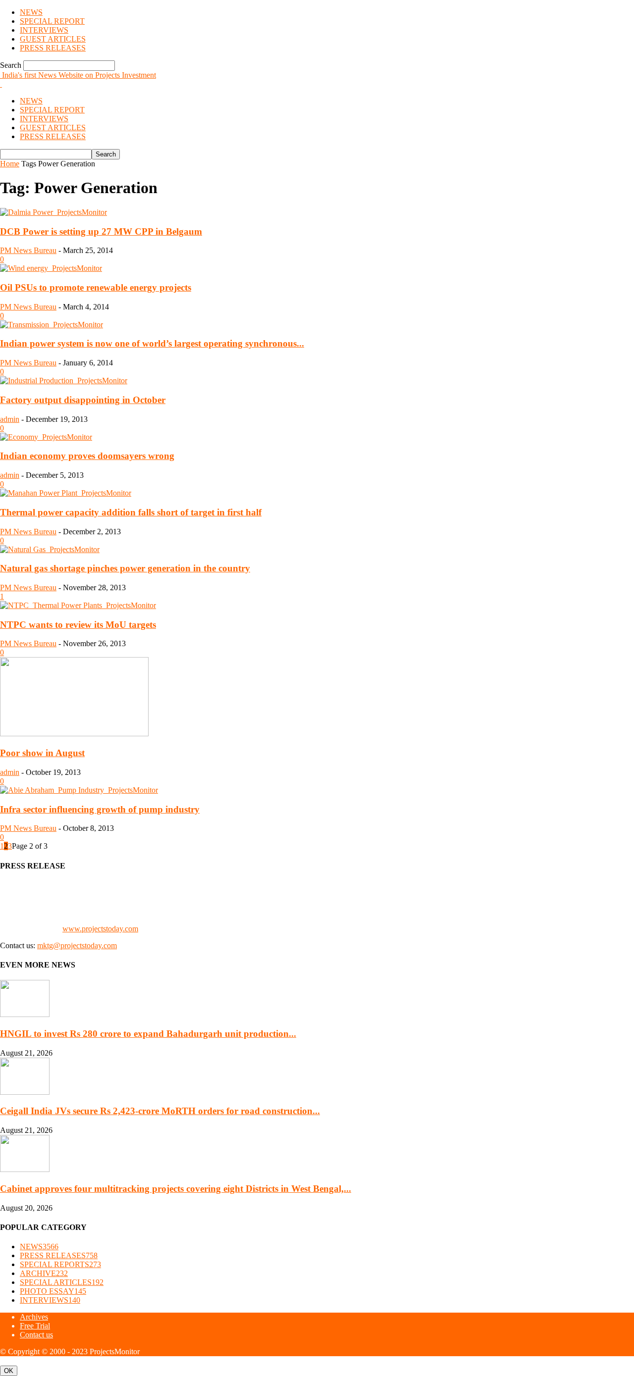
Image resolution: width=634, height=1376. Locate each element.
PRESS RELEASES (53, 48)
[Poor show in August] (74, 733)
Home (9, 163)
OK (8, 1371)
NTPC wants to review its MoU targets (78, 624)
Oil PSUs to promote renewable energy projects (95, 287)
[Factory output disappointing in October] (63, 380)
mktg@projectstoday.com (77, 945)
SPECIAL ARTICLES (62, 1282)
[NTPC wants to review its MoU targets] (78, 605)
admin (9, 419)
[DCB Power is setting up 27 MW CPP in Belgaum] (53, 212)
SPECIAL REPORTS (60, 1264)
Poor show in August (42, 753)
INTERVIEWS (44, 30)
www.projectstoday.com (100, 928)
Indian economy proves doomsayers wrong (87, 456)
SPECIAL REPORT (52, 21)
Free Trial (35, 1326)
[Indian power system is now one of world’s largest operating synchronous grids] (51, 324)
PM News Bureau (28, 250)
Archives (34, 1317)
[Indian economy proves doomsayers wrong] (46, 437)
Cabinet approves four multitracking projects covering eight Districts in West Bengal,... (175, 1188)
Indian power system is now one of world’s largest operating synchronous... (152, 343)
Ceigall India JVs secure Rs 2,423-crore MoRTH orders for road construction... (160, 1111)
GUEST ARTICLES (53, 39)
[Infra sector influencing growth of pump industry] (79, 790)
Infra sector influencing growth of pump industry (100, 809)
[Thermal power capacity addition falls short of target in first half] (65, 493)
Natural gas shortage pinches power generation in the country (125, 568)
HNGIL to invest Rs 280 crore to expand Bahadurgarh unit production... (148, 1033)
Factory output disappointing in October (82, 400)
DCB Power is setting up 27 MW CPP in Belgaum (101, 231)
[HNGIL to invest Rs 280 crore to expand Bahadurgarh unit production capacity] (25, 1014)
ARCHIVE (44, 1273)
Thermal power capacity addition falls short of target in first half (131, 512)
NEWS (31, 12)
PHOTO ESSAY (53, 1291)
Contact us (36, 1334)
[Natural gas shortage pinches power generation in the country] (50, 549)
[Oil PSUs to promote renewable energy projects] (51, 268)
